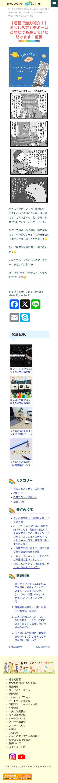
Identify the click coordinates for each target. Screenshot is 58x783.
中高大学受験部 (17, 711)
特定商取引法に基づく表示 (23, 683)
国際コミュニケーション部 (23, 704)
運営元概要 (15, 679)
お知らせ (18, 493)
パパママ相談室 (17, 722)
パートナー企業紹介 (19, 701)
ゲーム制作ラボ (17, 718)
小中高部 (13, 708)
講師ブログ (19, 501)
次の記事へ (42, 647)
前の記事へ (16, 647)
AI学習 (12, 729)
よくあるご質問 (17, 747)
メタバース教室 (17, 726)
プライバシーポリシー (21, 690)
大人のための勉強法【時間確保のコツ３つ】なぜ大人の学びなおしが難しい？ (30, 636)
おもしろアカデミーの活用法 (28, 489)
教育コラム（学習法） (25, 497)
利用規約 (13, 686)
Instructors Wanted (20, 697)
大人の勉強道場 (17, 715)
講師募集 (13, 694)
